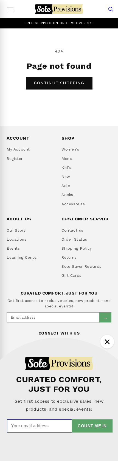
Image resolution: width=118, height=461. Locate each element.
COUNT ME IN (92, 425)
